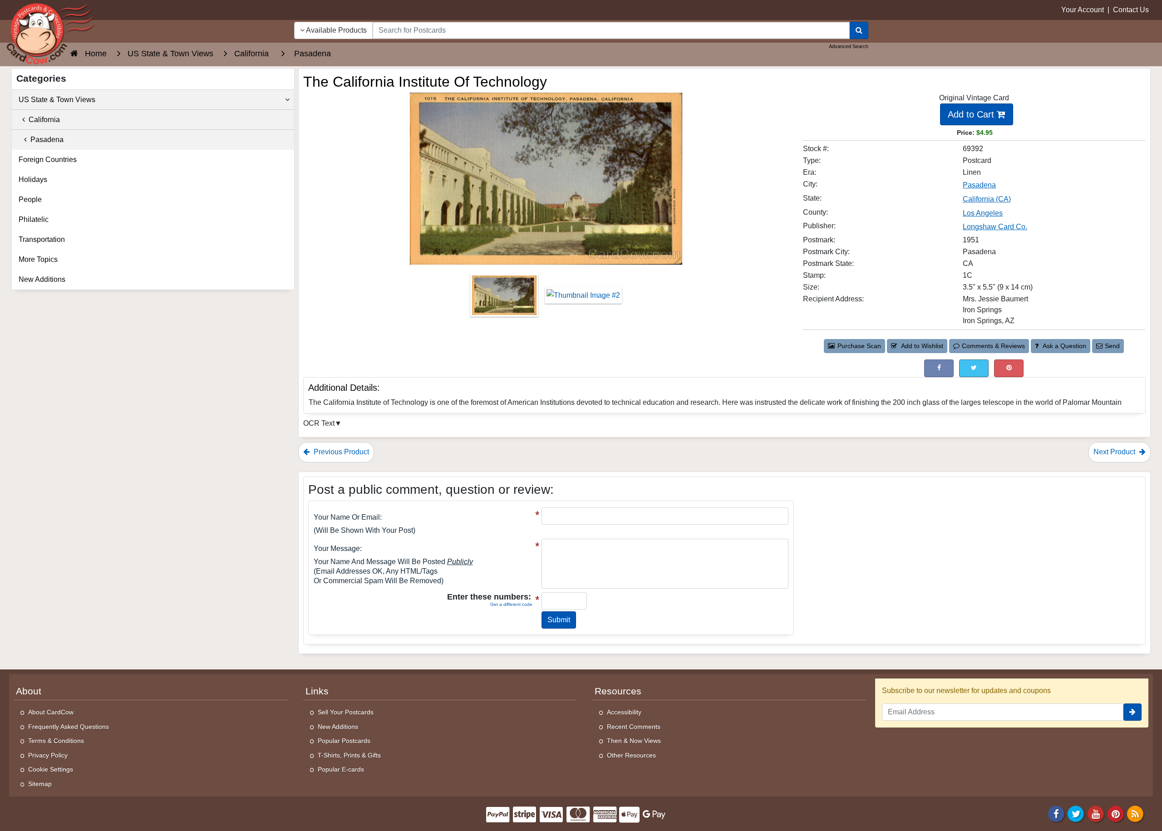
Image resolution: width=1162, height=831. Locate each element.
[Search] (859, 30)
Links (317, 691)
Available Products (336, 30)
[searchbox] (611, 30)
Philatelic (34, 219)
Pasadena (979, 185)
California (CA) (987, 199)
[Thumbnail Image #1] (505, 298)
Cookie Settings (50, 769)
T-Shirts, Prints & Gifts (349, 755)
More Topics (38, 259)
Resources (618, 691)
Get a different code (511, 604)
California (42, 119)
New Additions (42, 279)
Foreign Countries (48, 159)
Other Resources (631, 755)
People (30, 199)
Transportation (42, 239)
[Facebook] (1056, 813)
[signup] (1132, 712)
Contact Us (1131, 10)
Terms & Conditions (56, 740)
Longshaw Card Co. (995, 227)
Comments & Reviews (993, 345)
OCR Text (319, 423)
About (28, 691)
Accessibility (624, 712)
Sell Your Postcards (346, 712)
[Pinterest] (1115, 813)
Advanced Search (848, 46)
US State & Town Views (57, 99)
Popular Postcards (344, 740)
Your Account (1082, 10)
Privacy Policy (48, 755)
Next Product (1115, 452)
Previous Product (340, 452)
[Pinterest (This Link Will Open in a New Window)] (1009, 368)
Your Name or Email (347, 517)
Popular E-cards (341, 769)
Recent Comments (633, 726)
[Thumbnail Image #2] (583, 298)
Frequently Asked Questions (68, 726)
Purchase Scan (859, 345)
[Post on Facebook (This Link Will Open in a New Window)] (939, 368)
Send (1112, 345)
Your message (337, 548)
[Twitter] (1076, 813)
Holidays (33, 179)
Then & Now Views (634, 740)
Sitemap (40, 783)
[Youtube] (1095, 813)
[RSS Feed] (1135, 813)
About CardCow (51, 712)
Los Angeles (983, 213)
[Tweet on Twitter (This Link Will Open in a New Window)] (974, 368)
